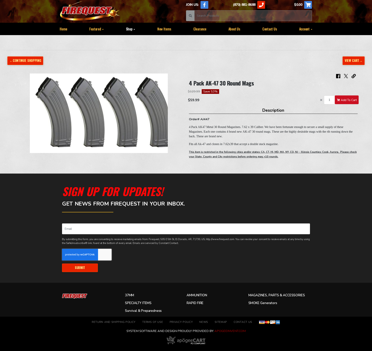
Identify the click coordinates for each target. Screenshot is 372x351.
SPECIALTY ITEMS (138, 303)
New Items (164, 28)
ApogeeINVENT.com (230, 331)
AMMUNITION (197, 295)
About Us (234, 28)
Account (304, 28)
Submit (80, 267)
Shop (129, 28)
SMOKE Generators (262, 303)
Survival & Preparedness (143, 311)
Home (63, 28)
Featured (95, 28)
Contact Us (269, 28)
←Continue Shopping (25, 60)
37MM (129, 295)
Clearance (199, 28)
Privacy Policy (181, 322)
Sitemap (221, 322)
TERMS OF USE (152, 322)
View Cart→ (354, 60)
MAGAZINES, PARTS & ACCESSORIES (276, 295)
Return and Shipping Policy (114, 322)
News (203, 322)
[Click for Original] (98, 113)
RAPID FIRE (195, 303)
